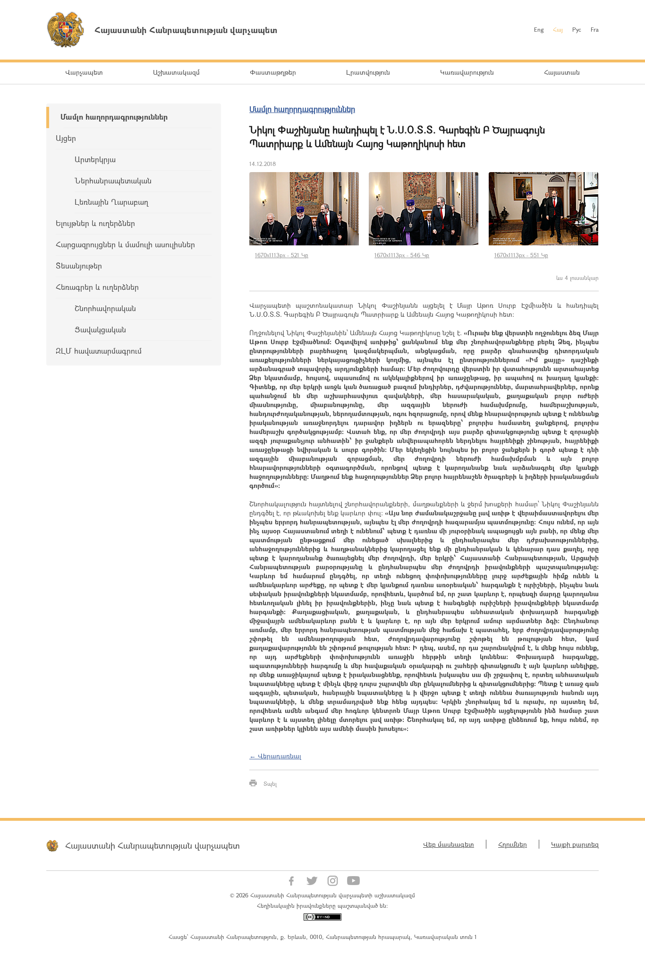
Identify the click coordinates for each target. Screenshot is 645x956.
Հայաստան (562, 72)
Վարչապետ (84, 72)
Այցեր (66, 138)
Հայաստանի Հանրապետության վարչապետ (152, 845)
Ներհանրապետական (113, 180)
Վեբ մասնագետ (448, 844)
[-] (304, 208)
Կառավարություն (467, 72)
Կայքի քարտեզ (575, 844)
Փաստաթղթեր (273, 72)
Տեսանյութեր (79, 265)
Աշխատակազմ (176, 72)
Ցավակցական (100, 329)
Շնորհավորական (105, 308)
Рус (576, 29)
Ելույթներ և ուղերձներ (95, 223)
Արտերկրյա (95, 159)
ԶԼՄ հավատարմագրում (99, 351)
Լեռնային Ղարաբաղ (111, 202)
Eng (538, 29)
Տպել (270, 783)
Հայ (558, 29)
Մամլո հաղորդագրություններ (114, 117)
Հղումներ (512, 844)
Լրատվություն (368, 72)
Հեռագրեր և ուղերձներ (97, 287)
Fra (595, 29)
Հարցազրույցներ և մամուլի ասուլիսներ (125, 244)
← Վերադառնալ (275, 755)
